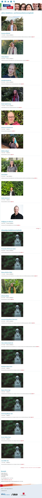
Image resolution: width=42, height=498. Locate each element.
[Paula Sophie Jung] (20, 94)
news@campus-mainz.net (8, 479)
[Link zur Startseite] (8, 6)
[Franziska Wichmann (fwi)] (20, 239)
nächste (39, 467)
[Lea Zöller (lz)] (20, 451)
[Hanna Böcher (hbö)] (20, 262)
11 (32, 467)
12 (33, 467)
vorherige (37, 228)
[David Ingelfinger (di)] (20, 403)
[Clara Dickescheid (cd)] (20, 333)
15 (37, 467)
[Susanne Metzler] (20, 23)
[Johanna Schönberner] (20, 117)
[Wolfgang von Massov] (20, 211)
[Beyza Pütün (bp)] (20, 380)
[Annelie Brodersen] (20, 70)
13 (34, 467)
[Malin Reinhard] (20, 188)
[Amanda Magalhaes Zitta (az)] (20, 309)
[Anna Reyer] (20, 164)
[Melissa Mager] (20, 141)
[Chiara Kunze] (20, 47)
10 (31, 467)
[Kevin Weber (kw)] (20, 427)
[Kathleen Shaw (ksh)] (20, 356)
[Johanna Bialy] (20, 286)
